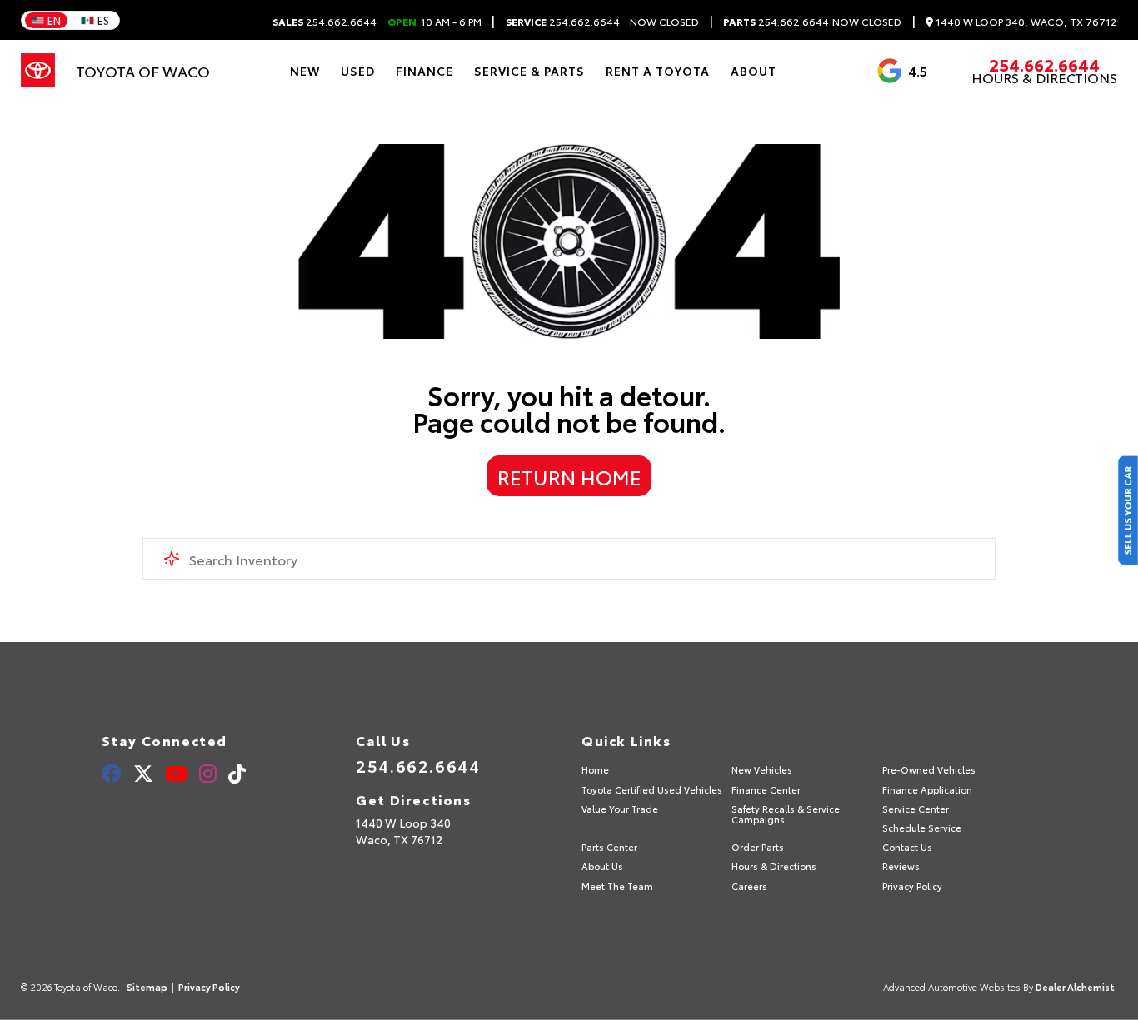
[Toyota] (38, 70)
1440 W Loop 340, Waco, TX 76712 (1025, 22)
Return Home (569, 476)
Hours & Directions (1044, 77)
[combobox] (569, 559)
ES (103, 19)
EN (54, 19)
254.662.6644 (324, 22)
